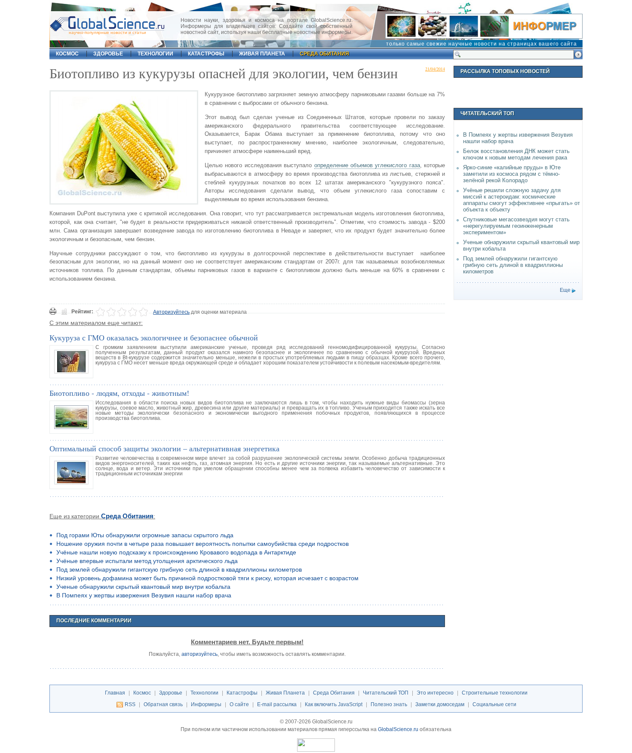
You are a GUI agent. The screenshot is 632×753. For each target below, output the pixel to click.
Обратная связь (163, 704)
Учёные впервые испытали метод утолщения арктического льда (147, 560)
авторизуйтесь (199, 654)
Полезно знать (389, 704)
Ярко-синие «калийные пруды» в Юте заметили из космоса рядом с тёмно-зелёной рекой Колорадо (512, 174)
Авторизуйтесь (171, 312)
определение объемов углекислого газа (367, 165)
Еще (565, 290)
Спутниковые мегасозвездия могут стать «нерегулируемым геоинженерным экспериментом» (516, 226)
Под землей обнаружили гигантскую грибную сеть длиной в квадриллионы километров (179, 569)
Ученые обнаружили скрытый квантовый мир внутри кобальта (143, 586)
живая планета (262, 54)
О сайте (239, 704)
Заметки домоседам (439, 704)
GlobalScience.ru (398, 729)
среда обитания (324, 54)
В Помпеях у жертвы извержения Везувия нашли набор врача (143, 595)
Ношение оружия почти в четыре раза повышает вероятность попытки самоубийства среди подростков (202, 543)
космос (67, 54)
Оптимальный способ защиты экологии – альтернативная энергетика (164, 448)
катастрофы (206, 54)
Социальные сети (494, 704)
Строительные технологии (495, 693)
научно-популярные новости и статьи (107, 32)
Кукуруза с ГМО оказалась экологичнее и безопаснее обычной (153, 337)
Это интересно (435, 693)
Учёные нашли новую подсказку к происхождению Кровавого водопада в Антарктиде (176, 552)
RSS (130, 704)
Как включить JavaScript (333, 704)
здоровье (108, 54)
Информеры (206, 704)
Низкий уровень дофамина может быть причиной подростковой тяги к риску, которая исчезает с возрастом (207, 578)
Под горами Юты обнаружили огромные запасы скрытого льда (144, 535)
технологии (155, 54)
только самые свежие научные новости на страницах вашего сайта (481, 44)
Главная (115, 693)
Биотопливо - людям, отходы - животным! (119, 393)
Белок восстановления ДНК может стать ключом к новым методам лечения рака (516, 154)
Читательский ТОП (385, 693)
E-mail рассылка (277, 704)
